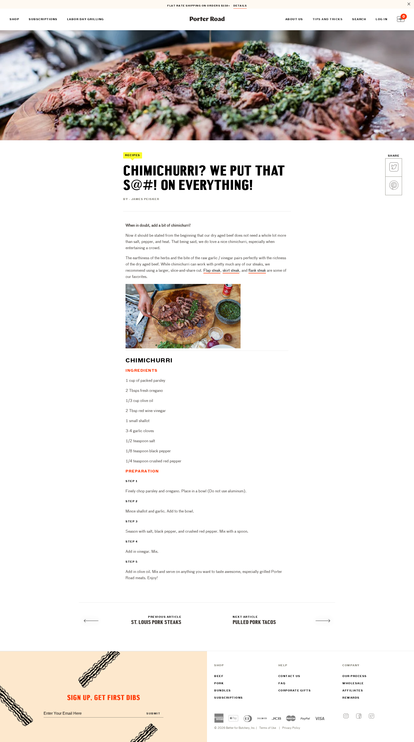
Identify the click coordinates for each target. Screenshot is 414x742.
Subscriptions (228, 698)
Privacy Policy (291, 728)
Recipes (132, 155)
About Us (294, 19)
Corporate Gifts (294, 690)
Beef (219, 676)
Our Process (354, 676)
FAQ (282, 683)
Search (359, 19)
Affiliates (352, 690)
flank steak (257, 271)
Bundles (222, 690)
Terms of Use (267, 728)
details (240, 4)
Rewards (351, 698)
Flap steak (211, 271)
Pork (219, 683)
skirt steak (231, 271)
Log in (381, 19)
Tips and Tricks (328, 19)
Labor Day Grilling (85, 19)
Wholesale (353, 683)
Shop (14, 19)
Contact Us (289, 676)
